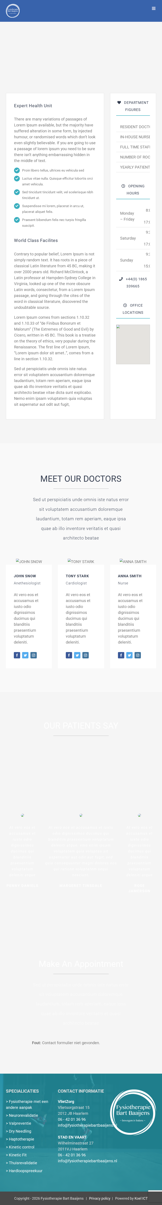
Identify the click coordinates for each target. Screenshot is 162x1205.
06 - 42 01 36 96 (72, 1119)
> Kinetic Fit (16, 1155)
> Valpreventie (18, 1123)
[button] (133, 342)
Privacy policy (99, 1198)
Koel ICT (141, 1198)
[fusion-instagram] (33, 655)
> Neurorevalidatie (22, 1115)
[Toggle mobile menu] (154, 8)
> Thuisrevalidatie (21, 1162)
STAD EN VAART (72, 1137)
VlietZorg (66, 1101)
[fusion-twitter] (25, 655)
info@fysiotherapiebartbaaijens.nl (87, 1125)
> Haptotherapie (20, 1139)
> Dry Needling (18, 1131)
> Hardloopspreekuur (24, 1170)
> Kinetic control (20, 1147)
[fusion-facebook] (17, 655)
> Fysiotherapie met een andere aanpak (27, 1104)
